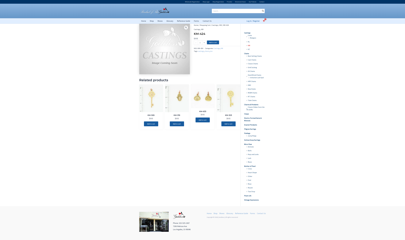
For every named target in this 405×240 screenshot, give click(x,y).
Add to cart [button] (151, 124)
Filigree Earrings (250, 129)
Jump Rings (252, 136)
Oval (249, 180)
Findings (247, 133)
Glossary (229, 213)
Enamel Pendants (250, 125)
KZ (249, 49)
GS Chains (251, 71)
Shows (221, 213)
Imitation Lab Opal (257, 77)
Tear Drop (251, 191)
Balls (250, 150)
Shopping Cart (205, 25)
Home (196, 25)
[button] (186, 27)
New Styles (252, 89)
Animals (251, 147)
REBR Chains (252, 93)
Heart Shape (252, 172)
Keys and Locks (253, 154)
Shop (215, 213)
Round (250, 188)
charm (207, 51)
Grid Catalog (252, 67)
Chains (246, 53)
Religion (253, 38)
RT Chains (251, 96)
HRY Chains (252, 81)
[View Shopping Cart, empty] (264, 21)
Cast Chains (252, 60)
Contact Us (261, 213)
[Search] (263, 11)
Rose (249, 184)
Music (250, 162)
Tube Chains (252, 100)
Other (250, 176)
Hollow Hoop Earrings (252, 140)
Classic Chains (253, 64)
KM (220, 25)
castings (201, 51)
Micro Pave (248, 144)
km (211, 51)
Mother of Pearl (250, 166)
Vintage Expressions (251, 200)
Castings (215, 25)
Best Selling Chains (255, 56)
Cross (250, 169)
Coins (250, 35)
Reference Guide (241, 213)
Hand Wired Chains (254, 75)
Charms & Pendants (251, 104)
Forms (252, 213)
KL (249, 42)
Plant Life (247, 196)
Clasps (246, 114)
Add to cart (213, 42)
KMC (249, 85)
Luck (249, 158)
